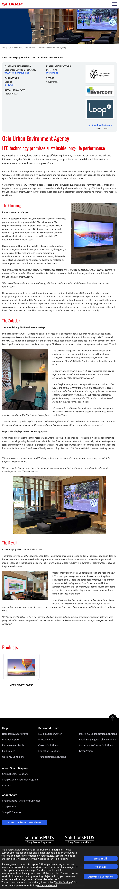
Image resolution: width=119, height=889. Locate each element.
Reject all (101, 866)
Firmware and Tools (13, 745)
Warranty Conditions (13, 757)
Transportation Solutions (52, 757)
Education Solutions (49, 751)
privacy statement (47, 885)
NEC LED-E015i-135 (21, 685)
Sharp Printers (10, 806)
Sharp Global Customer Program (20, 779)
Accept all (100, 858)
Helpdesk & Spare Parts (15, 734)
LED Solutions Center (50, 734)
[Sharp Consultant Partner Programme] (79, 840)
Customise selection (101, 876)
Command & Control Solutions (96, 745)
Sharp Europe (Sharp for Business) (21, 801)
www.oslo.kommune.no (16, 72)
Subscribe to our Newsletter (24, 822)
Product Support (11, 739)
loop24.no (9, 84)
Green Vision (86, 751)
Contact (6, 785)
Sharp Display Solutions (15, 774)
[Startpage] (12, 4)
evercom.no (52, 72)
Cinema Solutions (48, 745)
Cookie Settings (63, 882)
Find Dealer (8, 751)
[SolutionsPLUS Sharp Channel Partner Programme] (39, 840)
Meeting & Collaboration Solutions (98, 734)
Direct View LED (46, 739)
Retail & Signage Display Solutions (98, 739)
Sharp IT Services (11, 812)
